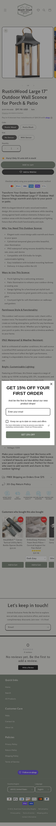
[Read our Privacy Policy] (48, 425)
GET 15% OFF (28, 435)
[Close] (51, 384)
